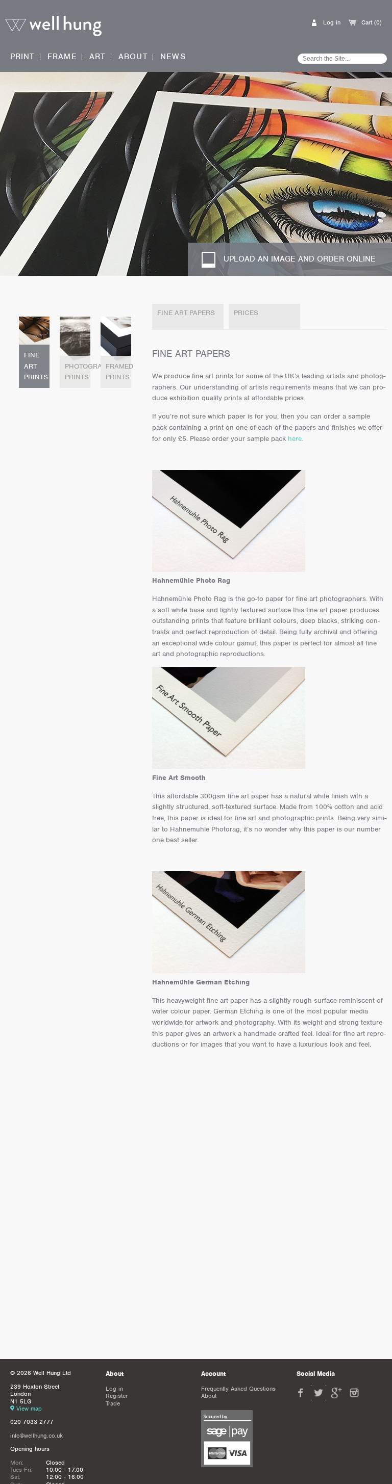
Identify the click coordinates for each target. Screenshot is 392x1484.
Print (22, 56)
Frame (62, 56)
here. (295, 438)
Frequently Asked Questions (238, 1389)
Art (97, 56)
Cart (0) (371, 22)
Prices (246, 312)
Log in (331, 22)
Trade (113, 1403)
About (133, 57)
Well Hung (53, 26)
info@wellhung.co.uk (36, 1435)
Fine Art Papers (186, 312)
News (173, 57)
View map (29, 1408)
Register (117, 1396)
